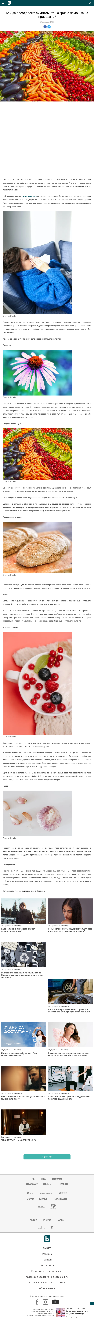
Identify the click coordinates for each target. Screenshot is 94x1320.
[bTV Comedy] (44, 1179)
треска (17, 891)
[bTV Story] (49, 1184)
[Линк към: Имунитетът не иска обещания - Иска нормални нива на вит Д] (23, 1043)
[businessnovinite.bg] (63, 1193)
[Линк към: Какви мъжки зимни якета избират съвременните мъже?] (23, 919)
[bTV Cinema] (57, 1179)
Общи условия (47, 1288)
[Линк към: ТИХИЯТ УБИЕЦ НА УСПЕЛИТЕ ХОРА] (23, 1130)
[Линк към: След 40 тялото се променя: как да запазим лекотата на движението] (70, 1086)
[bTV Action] (32, 1184)
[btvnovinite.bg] (46, 1193)
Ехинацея (41, 891)
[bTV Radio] (47, 1220)
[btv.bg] (34, 1179)
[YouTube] (55, 1300)
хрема (33, 891)
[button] (89, 99)
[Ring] (64, 1184)
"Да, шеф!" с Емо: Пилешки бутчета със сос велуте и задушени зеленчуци (77, 1311)
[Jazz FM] (60, 1220)
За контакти (47, 1265)
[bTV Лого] (47, 1238)
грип (11, 891)
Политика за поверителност (47, 1271)
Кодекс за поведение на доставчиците (47, 1277)
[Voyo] (30, 1199)
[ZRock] (53, 1227)
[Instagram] (46, 1300)
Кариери (47, 1259)
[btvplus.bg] (30, 1193)
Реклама (47, 1254)
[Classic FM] (42, 1227)
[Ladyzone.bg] (44, 1199)
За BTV (47, 1248)
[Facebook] (37, 1300)
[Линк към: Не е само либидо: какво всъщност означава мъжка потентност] (23, 1086)
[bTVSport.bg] (60, 1198)
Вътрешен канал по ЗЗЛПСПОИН (47, 1282)
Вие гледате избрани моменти (76, 1317)
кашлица (25, 891)
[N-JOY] (33, 1220)
